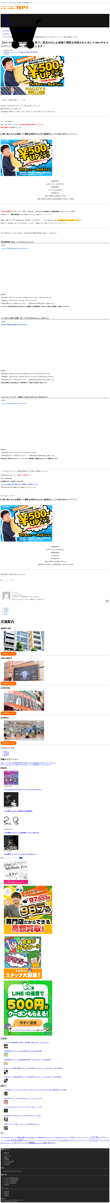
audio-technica (14, 1137)
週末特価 (53, 1143)
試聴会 (45, 1143)
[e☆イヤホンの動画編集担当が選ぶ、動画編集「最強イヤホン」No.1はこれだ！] (6, 1046)
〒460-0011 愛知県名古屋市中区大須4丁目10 (13, 403)
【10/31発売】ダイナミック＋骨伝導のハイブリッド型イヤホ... (22, 832)
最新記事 (6, 14)
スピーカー (39, 1140)
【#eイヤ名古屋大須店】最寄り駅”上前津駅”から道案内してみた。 (20, 484)
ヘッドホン (64, 1140)
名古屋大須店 (28, 52)
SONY (72, 1137)
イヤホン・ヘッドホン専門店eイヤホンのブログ (13, 1200)
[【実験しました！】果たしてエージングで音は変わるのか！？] (6, 1128)
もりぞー (6, 54)
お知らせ (6, 52)
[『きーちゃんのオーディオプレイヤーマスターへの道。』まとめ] (6, 1111)
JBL (51, 1137)
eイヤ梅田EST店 (40, 1137)
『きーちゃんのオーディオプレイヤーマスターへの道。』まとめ (22, 1107)
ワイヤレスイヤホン (102, 1140)
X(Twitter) (6, 1191)
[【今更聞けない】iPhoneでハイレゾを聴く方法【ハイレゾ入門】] (6, 1119)
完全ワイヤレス (10, 1143)
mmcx (54, 1137)
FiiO (46, 1137)
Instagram (6, 754)
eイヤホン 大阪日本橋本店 (11, 1179)
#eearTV (2, 1137)
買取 (49, 1143)
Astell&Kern (8, 1137)
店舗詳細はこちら (8, 654)
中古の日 (5, 1143)
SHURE (64, 1137)
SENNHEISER (58, 1137)
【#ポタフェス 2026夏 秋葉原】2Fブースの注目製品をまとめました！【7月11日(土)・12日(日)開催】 (33, 1077)
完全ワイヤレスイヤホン (21, 1143)
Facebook (6, 752)
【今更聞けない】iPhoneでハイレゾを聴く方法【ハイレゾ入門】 (22, 1115)
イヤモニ (104, 1137)
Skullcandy (68, 1137)
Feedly (5, 755)
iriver (49, 1137)
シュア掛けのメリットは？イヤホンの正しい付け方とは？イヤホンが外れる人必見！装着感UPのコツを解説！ (35, 1089)
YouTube (6, 1194)
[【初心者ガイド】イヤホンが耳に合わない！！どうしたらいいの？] (6, 1102)
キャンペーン (8, 18)
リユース (86, 1140)
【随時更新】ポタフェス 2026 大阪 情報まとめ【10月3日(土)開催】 (23, 1051)
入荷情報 (6, 21)
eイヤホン (31, 1137)
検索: (2, 857)
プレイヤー (55, 1140)
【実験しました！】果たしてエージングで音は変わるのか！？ (22, 1124)
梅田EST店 (39, 1143)
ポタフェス (73, 1140)
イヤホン (95, 1137)
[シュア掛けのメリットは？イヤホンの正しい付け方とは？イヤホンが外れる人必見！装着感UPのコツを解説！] (6, 1093)
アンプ (82, 1137)
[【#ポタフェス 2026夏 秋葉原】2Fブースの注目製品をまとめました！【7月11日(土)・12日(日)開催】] (6, 1081)
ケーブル (34, 1140)
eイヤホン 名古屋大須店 (11, 1181)
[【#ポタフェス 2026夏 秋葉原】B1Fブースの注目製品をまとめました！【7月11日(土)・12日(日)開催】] (6, 1072)
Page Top (3, 1198)
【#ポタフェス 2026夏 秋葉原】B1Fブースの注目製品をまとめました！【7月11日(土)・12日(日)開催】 (33, 1068)
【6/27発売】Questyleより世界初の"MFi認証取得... (18, 811)
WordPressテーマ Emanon (11, 1201)
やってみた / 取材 (9, 23)
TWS (75, 1137)
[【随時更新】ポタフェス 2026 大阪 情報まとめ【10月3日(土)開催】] (6, 1055)
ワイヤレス (93, 1140)
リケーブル (80, 1140)
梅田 (36, 1143)
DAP (26, 1137)
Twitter (5, 751)
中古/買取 (6, 26)
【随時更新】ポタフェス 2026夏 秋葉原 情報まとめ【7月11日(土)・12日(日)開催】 (27, 1059)
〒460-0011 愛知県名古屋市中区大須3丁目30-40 (14, 248)
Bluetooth (20, 1137)
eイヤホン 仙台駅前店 (10, 1183)
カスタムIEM (7, 24)
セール (44, 1140)
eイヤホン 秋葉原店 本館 (11, 1178)
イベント (6, 16)
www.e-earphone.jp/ (16, 601)
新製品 (6, 19)
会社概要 (6, 1184)
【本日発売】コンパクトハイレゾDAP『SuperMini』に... (20, 854)
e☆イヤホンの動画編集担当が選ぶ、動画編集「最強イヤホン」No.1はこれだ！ (27, 1042)
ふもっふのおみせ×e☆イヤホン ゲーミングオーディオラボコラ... (22, 789)
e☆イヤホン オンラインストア (13, 1171)
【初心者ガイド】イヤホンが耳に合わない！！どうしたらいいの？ (23, 1098)
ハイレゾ (48, 1140)
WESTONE (79, 1137)
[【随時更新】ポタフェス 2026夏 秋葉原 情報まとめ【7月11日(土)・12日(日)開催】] (6, 1063)
